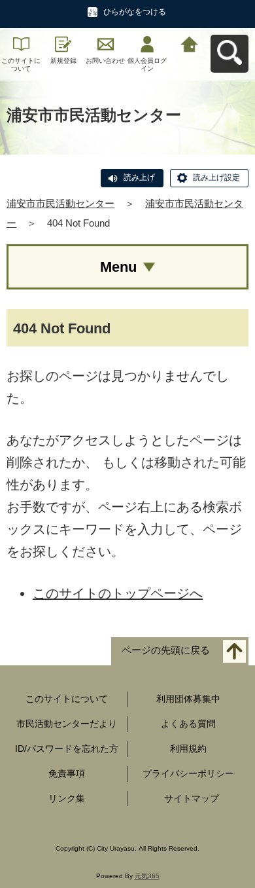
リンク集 (66, 798)
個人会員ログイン (147, 64)
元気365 (147, 875)
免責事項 (66, 773)
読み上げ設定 (216, 177)
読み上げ (139, 177)
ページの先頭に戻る (166, 650)
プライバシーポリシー (188, 773)
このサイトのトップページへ (118, 593)
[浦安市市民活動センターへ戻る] (189, 42)
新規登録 (63, 60)
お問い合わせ (105, 60)
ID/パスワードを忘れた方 (66, 748)
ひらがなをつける (134, 11)
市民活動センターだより (66, 723)
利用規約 (188, 748)
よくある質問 (188, 723)
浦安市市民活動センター (60, 203)
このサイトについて (21, 64)
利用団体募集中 (188, 699)
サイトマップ (191, 798)
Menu (118, 267)
